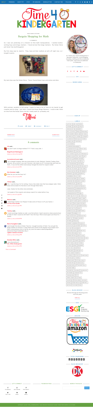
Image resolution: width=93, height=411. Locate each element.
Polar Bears (76, 228)
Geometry (81, 173)
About (3, 2)
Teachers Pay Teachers (73, 270)
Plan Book (77, 225)
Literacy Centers (71, 198)
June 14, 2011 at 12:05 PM (14, 154)
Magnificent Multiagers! (15, 152)
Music (79, 208)
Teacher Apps (70, 262)
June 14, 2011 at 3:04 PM (14, 176)
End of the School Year (73, 161)
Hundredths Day (71, 183)
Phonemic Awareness (72, 223)
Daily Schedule (71, 153)
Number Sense (80, 210)
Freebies (12, 2)
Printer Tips (81, 230)
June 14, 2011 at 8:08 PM (14, 218)
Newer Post (11, 134)
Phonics (82, 223)
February (69, 166)
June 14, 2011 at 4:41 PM (14, 205)
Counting (78, 151)
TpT (77, 275)
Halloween (81, 178)
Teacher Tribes (71, 267)
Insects (79, 183)
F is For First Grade (13, 203)
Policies (68, 2)
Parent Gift (70, 218)
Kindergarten (70, 188)
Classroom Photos (72, 148)
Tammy (9, 211)
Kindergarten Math (72, 193)
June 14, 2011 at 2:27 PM (14, 167)
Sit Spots (69, 245)
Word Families (76, 282)
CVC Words (78, 136)
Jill (8, 146)
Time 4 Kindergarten (33, 404)
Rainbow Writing (71, 235)
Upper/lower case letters (74, 277)
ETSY (28, 2)
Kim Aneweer (11, 172)
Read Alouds (81, 235)
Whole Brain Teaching (80, 280)
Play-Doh (69, 228)
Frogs (75, 173)
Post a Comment (11, 249)
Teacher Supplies (71, 265)
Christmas (78, 141)
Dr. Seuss (79, 156)
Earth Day (69, 158)
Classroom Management (73, 146)
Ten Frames (70, 272)
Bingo (78, 131)
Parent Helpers (79, 218)
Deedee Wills (11, 240)
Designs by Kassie (52, 404)
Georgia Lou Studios (69, 404)
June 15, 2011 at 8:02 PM (14, 246)
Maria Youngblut (12, 224)
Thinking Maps (70, 275)
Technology (84, 270)
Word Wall (84, 282)
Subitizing (85, 255)
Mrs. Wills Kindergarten (14, 244)
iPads (80, 285)
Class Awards (70, 143)
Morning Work (82, 205)
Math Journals (83, 200)
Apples (81, 126)
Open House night (71, 215)
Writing (69, 285)
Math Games (74, 200)
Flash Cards (82, 168)
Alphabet (69, 126)
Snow (74, 245)
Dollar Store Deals (82, 153)
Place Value (70, 225)
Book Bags (84, 131)
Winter (69, 282)
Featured (80, 163)
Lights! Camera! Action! (15, 232)
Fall (82, 161)
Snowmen (80, 245)
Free (78, 171)
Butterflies (70, 136)
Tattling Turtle (80, 260)
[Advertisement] (33, 263)
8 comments (33, 40)
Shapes (82, 240)
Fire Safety (84, 166)
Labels (80, 193)
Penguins (75, 220)
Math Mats (69, 203)
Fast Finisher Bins (71, 163)
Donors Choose (71, 156)
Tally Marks (76, 257)
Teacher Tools (82, 265)
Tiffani (9, 182)
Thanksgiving (78, 272)
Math (68, 200)
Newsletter (47, 2)
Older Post (55, 134)
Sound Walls (78, 250)
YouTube (75, 285)
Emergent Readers (78, 158)
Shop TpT (21, 2)
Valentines (70, 280)
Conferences (70, 151)
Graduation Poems (72, 178)
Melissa (9, 199)
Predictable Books (72, 230)
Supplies (69, 257)
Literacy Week (81, 198)
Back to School (71, 131)
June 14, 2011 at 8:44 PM (14, 234)
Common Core (82, 148)
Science (77, 240)
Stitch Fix (77, 255)
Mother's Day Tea (71, 208)
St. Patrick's (70, 255)
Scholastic (70, 240)
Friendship (70, 173)
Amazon (75, 126)
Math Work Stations (33, 33)
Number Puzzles (71, 210)
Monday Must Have (72, 205)
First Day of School (72, 168)
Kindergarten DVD (80, 188)
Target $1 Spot (70, 260)
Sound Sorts (70, 250)
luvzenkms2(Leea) (13, 159)
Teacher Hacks (79, 262)
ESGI (84, 156)
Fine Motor (76, 166)
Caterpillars (70, 141)
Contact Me (59, 2)
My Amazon (36, 2)
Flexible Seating (71, 171)
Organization (81, 215)
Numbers (69, 213)
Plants (84, 225)
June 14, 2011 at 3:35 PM (14, 194)
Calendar (84, 136)
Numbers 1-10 (76, 213)
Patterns (69, 220)
